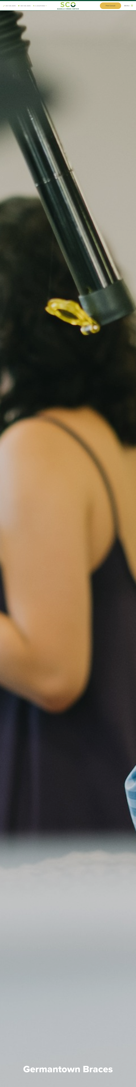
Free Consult (110, 5)
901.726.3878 (10, 6)
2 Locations (40, 6)
